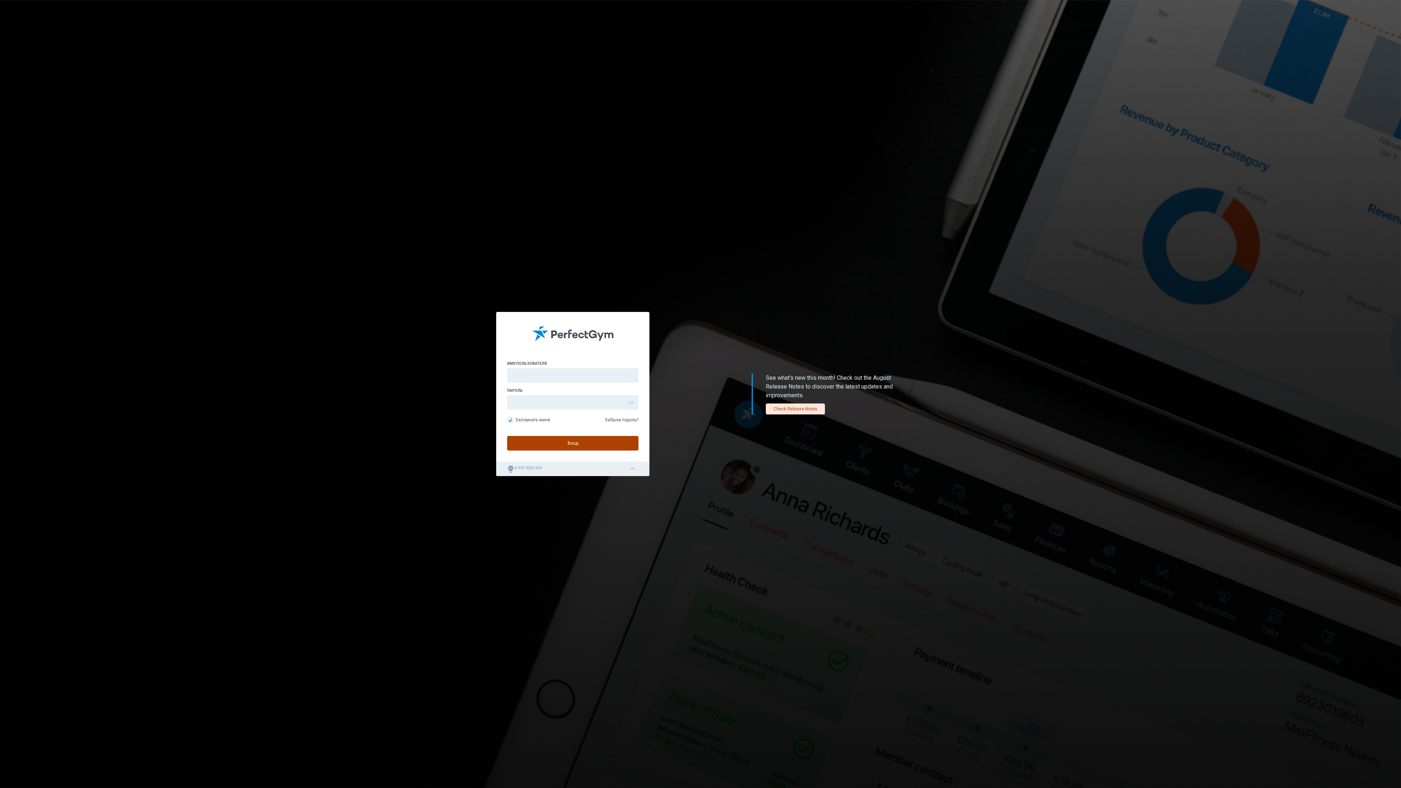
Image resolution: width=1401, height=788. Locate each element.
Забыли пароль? (621, 419)
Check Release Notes (795, 409)
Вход (573, 443)
